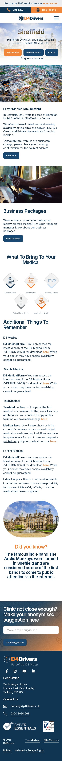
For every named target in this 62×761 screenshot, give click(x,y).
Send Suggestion (15, 642)
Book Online (13, 52)
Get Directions (33, 52)
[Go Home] (31, 18)
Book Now (11, 155)
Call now (18, 9)
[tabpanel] (31, 567)
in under (30, 3)
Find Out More (13, 238)
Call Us (51, 52)
